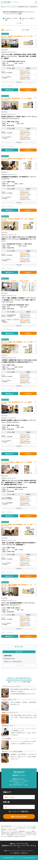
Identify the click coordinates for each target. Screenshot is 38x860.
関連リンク (7, 850)
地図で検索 (20, 646)
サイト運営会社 (15, 852)
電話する (29, 90)
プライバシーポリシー (27, 850)
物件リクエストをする (19, 816)
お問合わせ (11, 90)
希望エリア (7, 792)
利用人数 (6, 802)
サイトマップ (16, 850)
